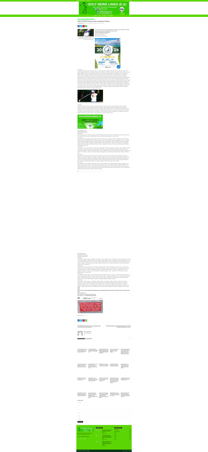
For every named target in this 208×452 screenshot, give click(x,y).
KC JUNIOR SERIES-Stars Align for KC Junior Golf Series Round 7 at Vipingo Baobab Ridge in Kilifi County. (82, 350)
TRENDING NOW (92, 19)
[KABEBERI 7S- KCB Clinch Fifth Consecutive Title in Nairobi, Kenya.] (82, 373)
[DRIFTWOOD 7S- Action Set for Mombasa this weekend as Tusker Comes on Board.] (104, 359)
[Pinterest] (83, 26)
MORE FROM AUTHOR (88, 338)
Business (115, 436)
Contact (104, 15)
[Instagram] (127, 1)
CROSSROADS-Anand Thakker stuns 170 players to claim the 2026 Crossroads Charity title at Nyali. (93, 379)
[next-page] (130, 338)
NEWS (84, 19)
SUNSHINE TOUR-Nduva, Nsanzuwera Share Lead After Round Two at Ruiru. (114, 365)
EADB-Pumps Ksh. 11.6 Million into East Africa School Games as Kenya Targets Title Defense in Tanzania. (125, 366)
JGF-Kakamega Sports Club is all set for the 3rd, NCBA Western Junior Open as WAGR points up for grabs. (82, 365)
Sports (115, 437)
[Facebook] (125, 1)
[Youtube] (131, 1)
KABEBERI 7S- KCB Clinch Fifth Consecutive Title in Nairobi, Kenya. (82, 379)
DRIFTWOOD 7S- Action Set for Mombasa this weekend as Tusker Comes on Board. (103, 365)
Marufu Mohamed (81, 23)
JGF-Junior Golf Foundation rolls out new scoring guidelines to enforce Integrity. (114, 350)
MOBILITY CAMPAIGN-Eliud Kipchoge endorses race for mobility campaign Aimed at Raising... (107, 443)
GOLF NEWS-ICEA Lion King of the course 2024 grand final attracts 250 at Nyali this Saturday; (89, 326)
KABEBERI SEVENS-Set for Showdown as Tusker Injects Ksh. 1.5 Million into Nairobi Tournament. (114, 394)
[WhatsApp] (86, 26)
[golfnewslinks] (104, 8)
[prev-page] (128, 338)
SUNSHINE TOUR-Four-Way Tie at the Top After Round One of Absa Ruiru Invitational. (103, 379)
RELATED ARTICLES (81, 338)
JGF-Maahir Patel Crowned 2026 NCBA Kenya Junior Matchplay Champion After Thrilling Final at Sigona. (82, 394)
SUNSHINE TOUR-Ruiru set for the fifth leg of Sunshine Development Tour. (125, 379)
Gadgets (81, 18)
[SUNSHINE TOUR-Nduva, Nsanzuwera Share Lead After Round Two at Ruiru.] (115, 359)
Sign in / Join (89, 0)
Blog (123, 450)
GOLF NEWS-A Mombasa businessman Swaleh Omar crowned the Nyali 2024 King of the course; (118, 326)
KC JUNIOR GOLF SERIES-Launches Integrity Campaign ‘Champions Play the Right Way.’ (93, 350)
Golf (81, 19)
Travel (115, 439)
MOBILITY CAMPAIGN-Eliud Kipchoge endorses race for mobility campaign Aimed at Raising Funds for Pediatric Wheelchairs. (104, 351)
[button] (130, 16)
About (99, 15)
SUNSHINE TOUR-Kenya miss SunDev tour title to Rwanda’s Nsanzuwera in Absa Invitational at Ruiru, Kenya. (93, 366)
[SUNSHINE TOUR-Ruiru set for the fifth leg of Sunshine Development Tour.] (126, 373)
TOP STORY (87, 19)
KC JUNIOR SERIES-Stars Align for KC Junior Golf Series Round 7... (107, 431)
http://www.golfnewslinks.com (87, 333)
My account (110, 15)
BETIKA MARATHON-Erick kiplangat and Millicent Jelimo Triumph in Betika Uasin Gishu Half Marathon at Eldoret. (125, 394)
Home (95, 15)
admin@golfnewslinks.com (85, 436)
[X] (129, 1)
